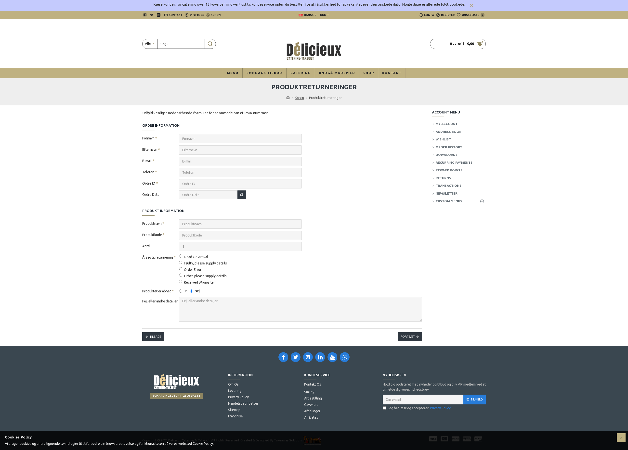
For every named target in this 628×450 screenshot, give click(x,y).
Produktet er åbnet (156, 291)
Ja (185, 291)
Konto (299, 98)
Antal (146, 246)
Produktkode (152, 235)
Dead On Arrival (196, 257)
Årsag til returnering (157, 257)
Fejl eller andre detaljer (160, 301)
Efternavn (149, 149)
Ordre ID (148, 183)
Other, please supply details (205, 276)
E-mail (147, 161)
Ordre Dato (150, 195)
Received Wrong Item (200, 282)
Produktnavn (152, 223)
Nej (197, 291)
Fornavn (148, 138)
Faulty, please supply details (205, 263)
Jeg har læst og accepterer (419, 408)
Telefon (148, 172)
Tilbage (155, 336)
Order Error (192, 270)
